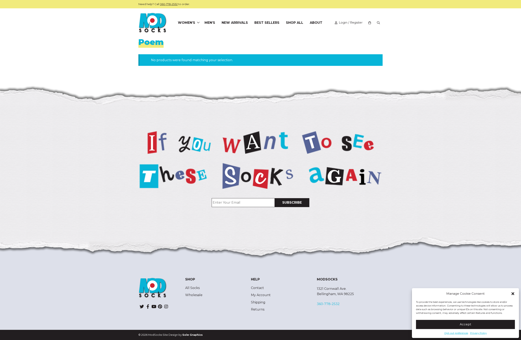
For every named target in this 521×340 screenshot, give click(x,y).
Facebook (147, 306)
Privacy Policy (478, 333)
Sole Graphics (192, 334)
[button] (513, 294)
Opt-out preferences (456, 333)
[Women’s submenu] (198, 23)
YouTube (154, 306)
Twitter (141, 306)
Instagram (166, 306)
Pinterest (160, 306)
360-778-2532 (169, 4)
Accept (465, 324)
